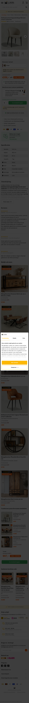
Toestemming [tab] (5, 338)
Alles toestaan (14, 362)
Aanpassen (13, 367)
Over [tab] (24, 338)
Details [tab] (14, 338)
